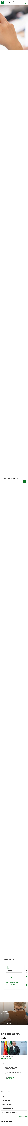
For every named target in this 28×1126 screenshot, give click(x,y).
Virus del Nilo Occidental (12, 978)
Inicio (11, 2)
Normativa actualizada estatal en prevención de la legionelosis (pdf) (13, 982)
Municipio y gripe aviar (11, 975)
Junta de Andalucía (2, 2)
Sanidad (9, 970)
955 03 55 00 (11, 1077)
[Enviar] (24, 481)
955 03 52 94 (9, 1078)
